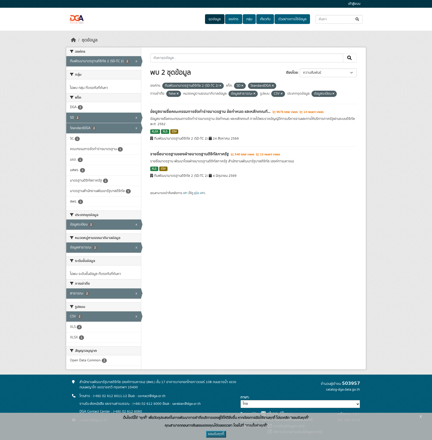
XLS (165, 132)
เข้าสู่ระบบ (354, 3)
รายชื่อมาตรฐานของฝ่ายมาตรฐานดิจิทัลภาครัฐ (190, 154)
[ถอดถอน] (220, 86)
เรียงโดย (292, 72)
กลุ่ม (249, 19)
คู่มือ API (199, 193)
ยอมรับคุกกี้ (216, 434)
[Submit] (357, 19)
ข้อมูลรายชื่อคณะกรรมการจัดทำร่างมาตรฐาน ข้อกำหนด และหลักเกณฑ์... (211, 111)
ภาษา (244, 397)
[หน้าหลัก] (73, 40)
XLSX (155, 132)
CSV (174, 132)
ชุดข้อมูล (214, 19)
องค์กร (233, 19)
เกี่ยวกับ (265, 19)
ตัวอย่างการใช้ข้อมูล (292, 19)
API (185, 193)
